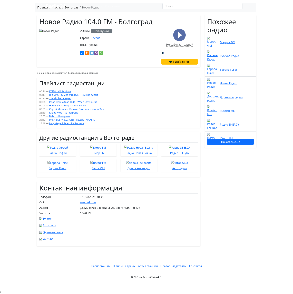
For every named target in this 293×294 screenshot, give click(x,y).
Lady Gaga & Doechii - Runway (66, 123)
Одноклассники (53, 232)
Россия (95, 38)
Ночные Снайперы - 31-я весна (67, 105)
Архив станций (148, 266)
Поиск (250, 6)
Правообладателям (173, 266)
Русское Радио (229, 56)
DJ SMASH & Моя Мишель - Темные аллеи (73, 94)
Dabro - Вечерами (59, 116)
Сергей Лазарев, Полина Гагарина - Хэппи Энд (76, 109)
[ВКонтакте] (82, 53)
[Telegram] (92, 53)
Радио (74, 6)
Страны (98, 6)
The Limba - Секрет (60, 98)
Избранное (112, 6)
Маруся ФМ (227, 42)
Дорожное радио (231, 97)
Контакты (195, 266)
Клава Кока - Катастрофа (63, 112)
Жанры (85, 6)
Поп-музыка (102, 31)
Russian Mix (227, 111)
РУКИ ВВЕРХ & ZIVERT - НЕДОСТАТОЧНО (72, 119)
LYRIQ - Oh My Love (60, 91)
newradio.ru (88, 202)
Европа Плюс (228, 70)
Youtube (48, 239)
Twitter (47, 218)
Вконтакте (49, 225)
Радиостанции (101, 266)
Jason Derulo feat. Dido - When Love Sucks (73, 102)
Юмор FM (226, 138)
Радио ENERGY (229, 124)
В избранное (181, 62)
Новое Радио (228, 83)
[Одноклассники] (87, 53)
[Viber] (96, 53)
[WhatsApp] (101, 53)
